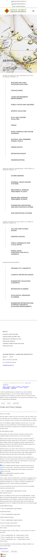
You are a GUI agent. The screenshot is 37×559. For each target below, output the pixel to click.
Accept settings (4, 551)
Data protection (4, 548)
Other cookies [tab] (3, 527)
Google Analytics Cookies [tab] (6, 475)
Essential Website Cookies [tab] (6, 431)
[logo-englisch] (15, 11)
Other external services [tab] (6, 493)
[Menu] (33, 11)
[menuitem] (33, 11)
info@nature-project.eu (8, 365)
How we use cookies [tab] (5, 413)
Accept (3, 403)
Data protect (16, 403)
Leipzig (15, 357)
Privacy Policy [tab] (3, 541)
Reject (8, 403)
